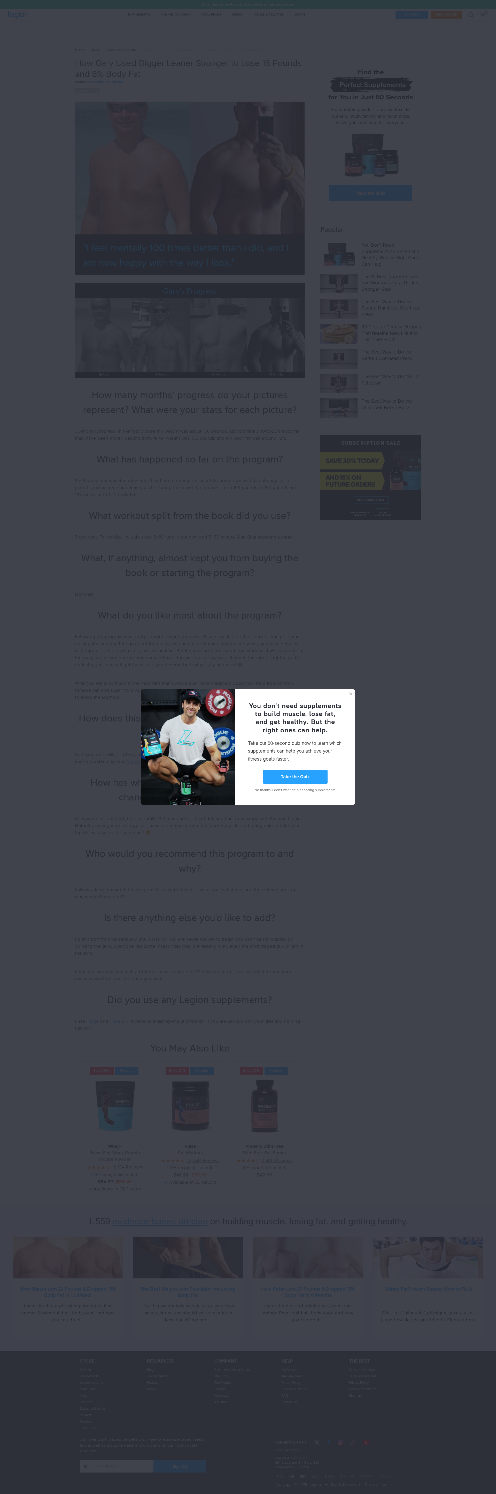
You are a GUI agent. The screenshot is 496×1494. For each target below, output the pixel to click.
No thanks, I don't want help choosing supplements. (295, 790)
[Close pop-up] (350, 693)
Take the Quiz (295, 777)
